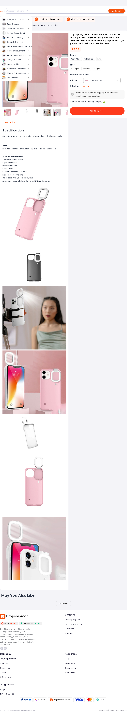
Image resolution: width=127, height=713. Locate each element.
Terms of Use (103, 710)
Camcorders (53, 25)
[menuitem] (16, 19)
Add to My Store (97, 111)
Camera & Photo (37, 25)
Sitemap (123, 710)
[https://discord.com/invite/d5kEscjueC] (5, 648)
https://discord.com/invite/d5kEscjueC (5, 648)
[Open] (118, 80)
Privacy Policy (114, 710)
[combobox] (98, 80)
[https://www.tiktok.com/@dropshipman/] (1, 648)
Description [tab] (9, 122)
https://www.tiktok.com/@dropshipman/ (2, 648)
